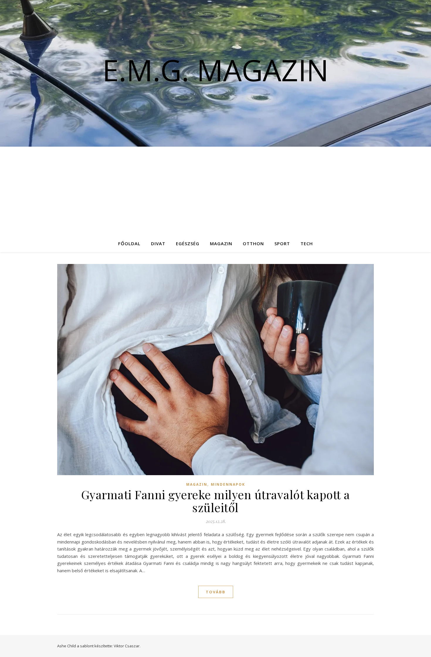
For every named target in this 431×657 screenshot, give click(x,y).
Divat (158, 243)
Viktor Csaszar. (127, 645)
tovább (215, 592)
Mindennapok (228, 484)
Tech (307, 243)
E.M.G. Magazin (215, 69)
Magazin (221, 243)
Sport (282, 243)
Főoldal (129, 243)
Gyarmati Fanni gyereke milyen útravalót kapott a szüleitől (215, 501)
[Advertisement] (215, 191)
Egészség (187, 243)
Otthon (253, 243)
